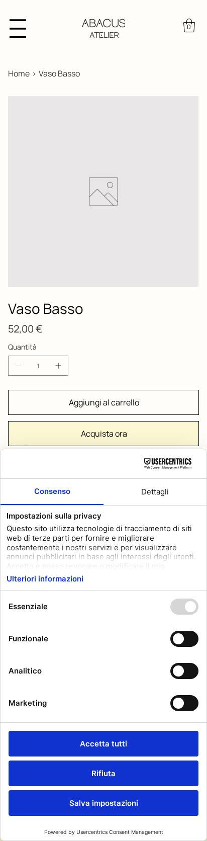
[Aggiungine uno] (58, 366)
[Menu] (18, 28)
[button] (189, 25)
